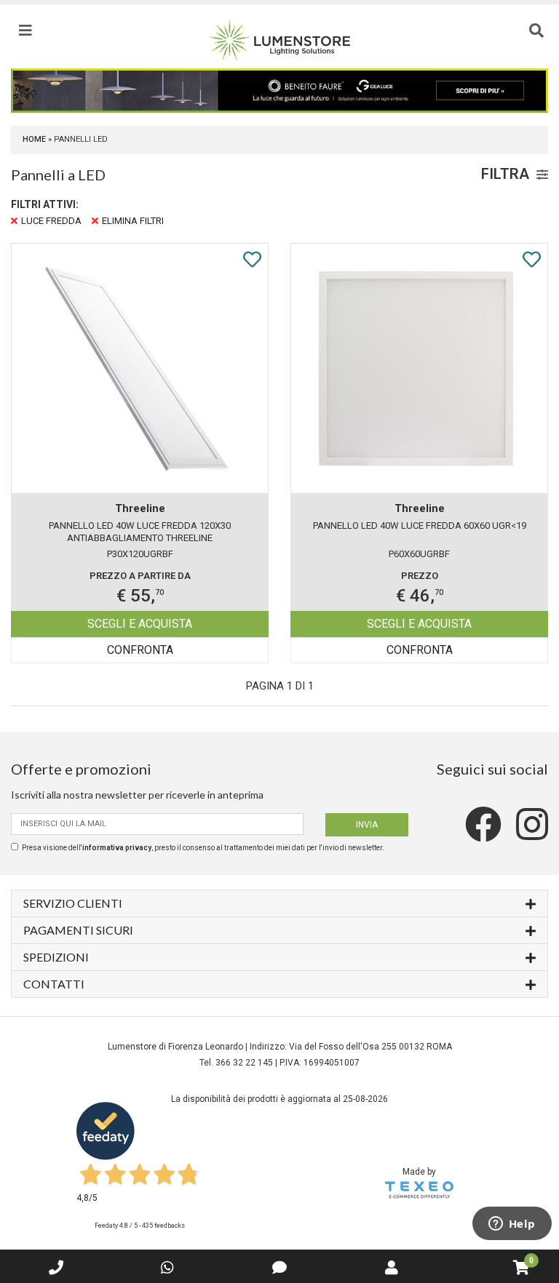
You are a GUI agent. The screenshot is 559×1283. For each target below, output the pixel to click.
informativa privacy (116, 848)
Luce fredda (51, 220)
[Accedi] (391, 1267)
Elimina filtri (133, 220)
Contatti (53, 984)
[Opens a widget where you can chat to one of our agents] (512, 1225)
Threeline (140, 508)
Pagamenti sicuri (78, 930)
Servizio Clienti (72, 903)
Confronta (140, 650)
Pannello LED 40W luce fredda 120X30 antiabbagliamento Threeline (140, 531)
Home (34, 139)
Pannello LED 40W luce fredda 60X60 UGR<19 (419, 525)
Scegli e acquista (139, 624)
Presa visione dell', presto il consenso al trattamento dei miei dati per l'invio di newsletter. (203, 848)
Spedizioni (56, 957)
